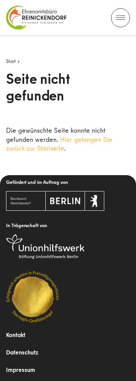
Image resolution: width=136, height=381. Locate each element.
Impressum (20, 369)
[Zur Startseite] (36, 18)
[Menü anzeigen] (120, 17)
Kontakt (15, 335)
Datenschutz (22, 352)
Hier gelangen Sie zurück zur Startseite (59, 144)
